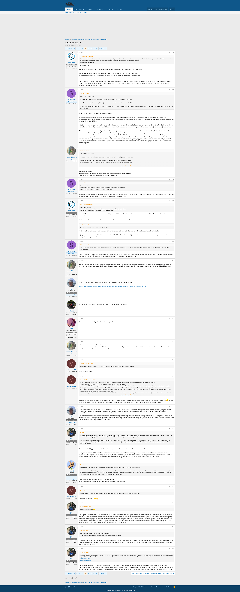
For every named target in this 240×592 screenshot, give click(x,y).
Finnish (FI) (72, 587)
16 (85, 49)
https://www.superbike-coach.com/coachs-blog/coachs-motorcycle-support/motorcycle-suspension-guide (113, 286)
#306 (173, 241)
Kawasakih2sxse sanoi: (86, 380)
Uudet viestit (68, 12)
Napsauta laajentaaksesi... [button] (127, 166)
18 (91, 49)
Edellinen (69, 49)
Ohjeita (170, 587)
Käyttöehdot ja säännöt (148, 587)
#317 (173, 487)
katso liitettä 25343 (85, 560)
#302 (173, 89)
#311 (173, 342)
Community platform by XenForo (120, 590)
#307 (173, 261)
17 (88, 49)
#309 (173, 301)
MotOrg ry (100, 9)
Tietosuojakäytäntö (161, 587)
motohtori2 (69, 45)
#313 (173, 376)
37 (96, 49)
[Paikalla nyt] (71, 327)
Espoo (75, 444)
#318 (173, 503)
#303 (173, 147)
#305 (173, 201)
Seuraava (101, 49)
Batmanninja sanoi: (85, 363)
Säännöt (86, 12)
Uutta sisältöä (79, 9)
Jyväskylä (74, 314)
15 (82, 49)
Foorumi (69, 9)
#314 (173, 406)
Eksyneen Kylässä (72, 337)
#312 (173, 360)
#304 (173, 179)
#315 (173, 428)
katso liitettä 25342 (85, 558)
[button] (85, 9)
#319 (173, 527)
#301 (173, 52)
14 (79, 49)
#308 (173, 279)
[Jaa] (169, 52)
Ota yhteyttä (136, 587)
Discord (119, 9)
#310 (173, 319)
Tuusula (75, 482)
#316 (173, 461)
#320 (173, 548)
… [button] (76, 49)
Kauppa (110, 9)
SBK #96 (74, 68)
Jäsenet (90, 9)
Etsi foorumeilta (77, 12)
